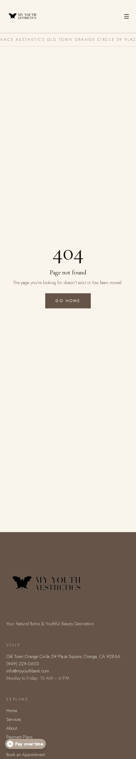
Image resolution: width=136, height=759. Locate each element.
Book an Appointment (25, 754)
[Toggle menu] (126, 16)
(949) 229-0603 (22, 664)
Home (11, 710)
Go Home (67, 301)
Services (13, 719)
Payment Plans (19, 737)
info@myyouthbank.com (27, 671)
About (11, 728)
